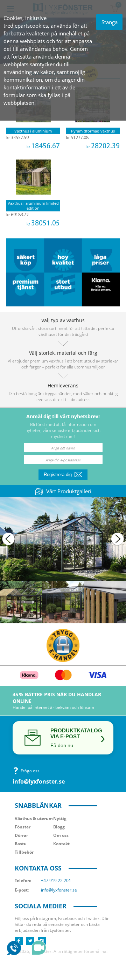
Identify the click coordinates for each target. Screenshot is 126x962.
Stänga (110, 22)
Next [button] (117, 539)
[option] (63, 539)
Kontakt (61, 844)
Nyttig (59, 818)
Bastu (21, 844)
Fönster (22, 827)
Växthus (34, 818)
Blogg (59, 827)
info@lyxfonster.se (39, 781)
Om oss (61, 835)
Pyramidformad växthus (93, 131)
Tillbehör (24, 852)
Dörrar (21, 835)
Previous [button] (9, 539)
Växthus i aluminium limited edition (33, 205)
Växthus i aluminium (33, 131)
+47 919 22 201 (56, 880)
